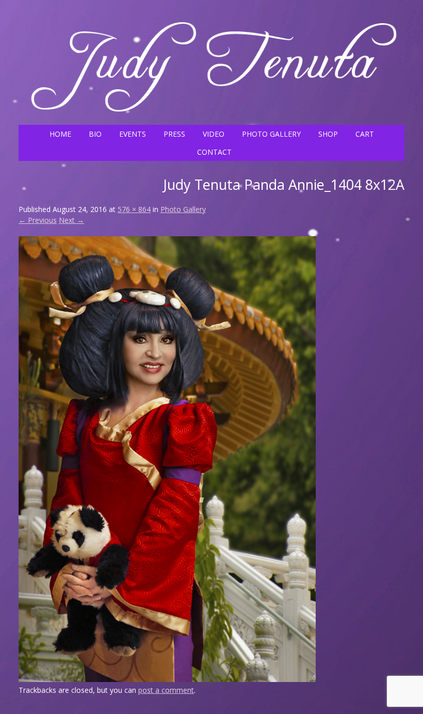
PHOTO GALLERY (271, 134)
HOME (60, 134)
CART (364, 134)
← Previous (38, 220)
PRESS (174, 134)
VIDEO (213, 134)
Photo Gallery (183, 209)
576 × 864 (134, 209)
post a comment (166, 690)
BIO (95, 134)
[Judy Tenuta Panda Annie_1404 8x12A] (167, 679)
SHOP (328, 134)
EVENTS (132, 134)
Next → (71, 220)
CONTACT (214, 152)
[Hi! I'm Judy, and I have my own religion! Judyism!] (211, 114)
